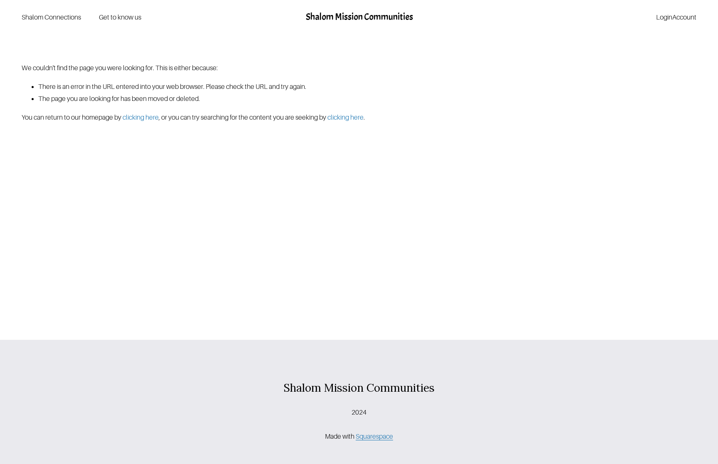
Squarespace (374, 436)
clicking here (141, 117)
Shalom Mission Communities (359, 17)
